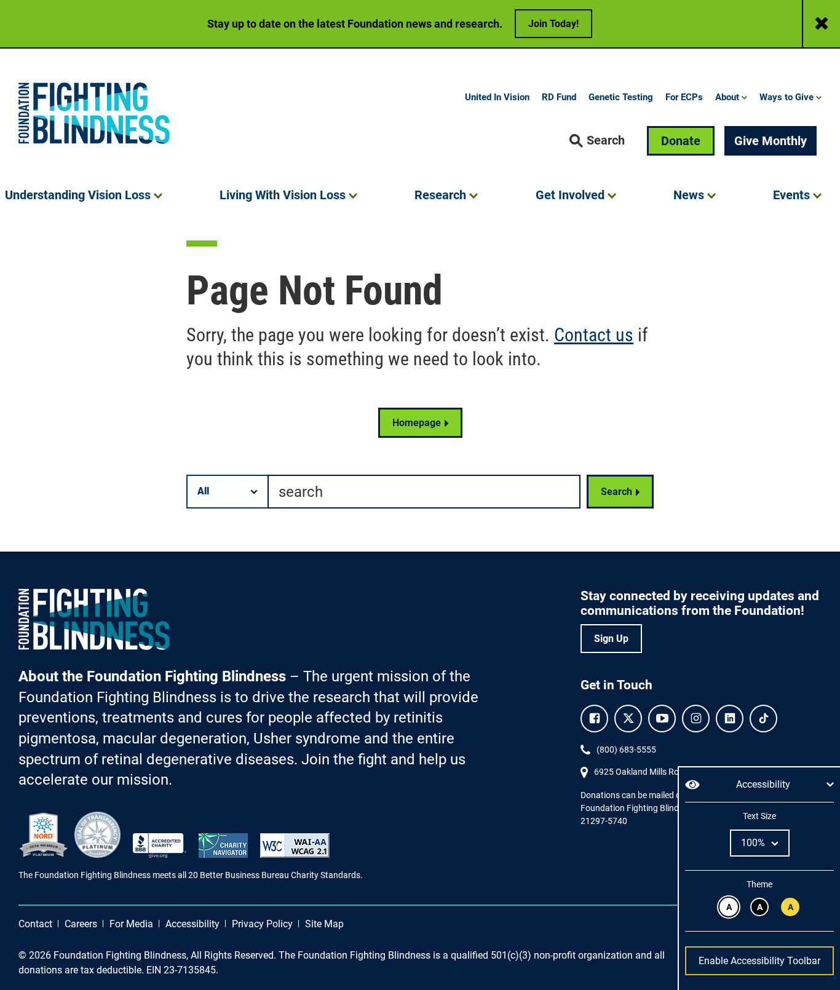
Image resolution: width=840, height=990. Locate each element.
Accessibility (192, 924)
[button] (597, 141)
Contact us (593, 335)
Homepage (416, 423)
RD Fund (559, 97)
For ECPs (684, 97)
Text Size (759, 816)
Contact (35, 924)
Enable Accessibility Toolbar (759, 961)
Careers (81, 924)
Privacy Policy (262, 924)
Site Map (324, 924)
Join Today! (553, 24)
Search (616, 491)
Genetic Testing (620, 97)
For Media (131, 924)
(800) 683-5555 (626, 749)
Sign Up (611, 638)
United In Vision (497, 97)
